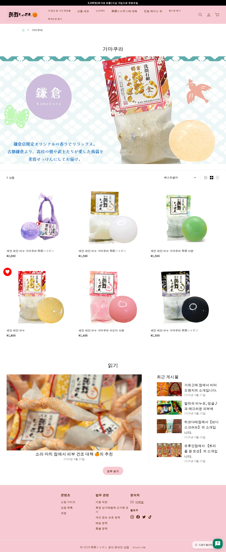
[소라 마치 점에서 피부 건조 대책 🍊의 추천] (74, 412)
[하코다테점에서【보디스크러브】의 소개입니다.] (169, 426)
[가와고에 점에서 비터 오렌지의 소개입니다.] (169, 389)
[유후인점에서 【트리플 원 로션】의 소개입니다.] (169, 450)
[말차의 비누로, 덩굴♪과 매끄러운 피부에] (169, 408)
